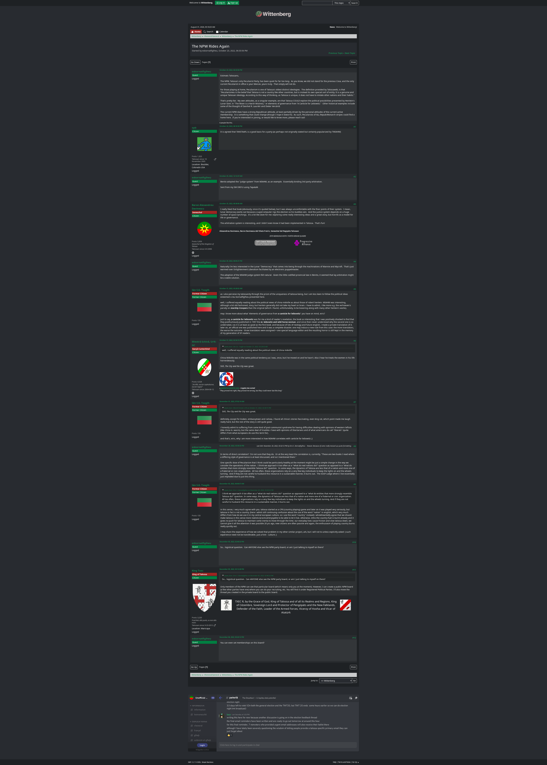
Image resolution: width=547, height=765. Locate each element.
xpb (194, 127)
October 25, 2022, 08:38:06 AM (231, 203)
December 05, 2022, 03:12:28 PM (232, 569)
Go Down (195, 62)
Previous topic (336, 53)
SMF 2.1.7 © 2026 (194, 762)
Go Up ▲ (355, 762)
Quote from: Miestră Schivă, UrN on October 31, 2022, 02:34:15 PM (247, 408)
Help (334, 762)
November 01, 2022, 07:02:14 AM (232, 401)
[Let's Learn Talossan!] (193, 252)
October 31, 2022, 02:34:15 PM (231, 340)
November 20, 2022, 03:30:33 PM (232, 446)
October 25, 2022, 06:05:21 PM (231, 261)
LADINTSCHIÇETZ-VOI (229, 388)
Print (353, 62)
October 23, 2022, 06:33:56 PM (231, 70)
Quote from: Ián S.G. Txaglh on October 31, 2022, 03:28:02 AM (246, 347)
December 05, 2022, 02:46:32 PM (232, 542)
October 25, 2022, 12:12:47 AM (231, 176)
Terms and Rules (344, 762)
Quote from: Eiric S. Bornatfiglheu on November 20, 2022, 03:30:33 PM (248, 490)
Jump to (314, 680)
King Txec (197, 570)
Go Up (194, 667)
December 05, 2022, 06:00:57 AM (232, 484)
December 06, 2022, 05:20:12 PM (232, 637)
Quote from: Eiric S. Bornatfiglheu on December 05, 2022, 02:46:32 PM (248, 575)
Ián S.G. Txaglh (200, 290)
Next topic (350, 53)
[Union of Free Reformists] (193, 392)
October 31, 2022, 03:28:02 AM (231, 288)
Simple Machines (207, 762)
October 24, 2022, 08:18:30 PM (231, 126)
